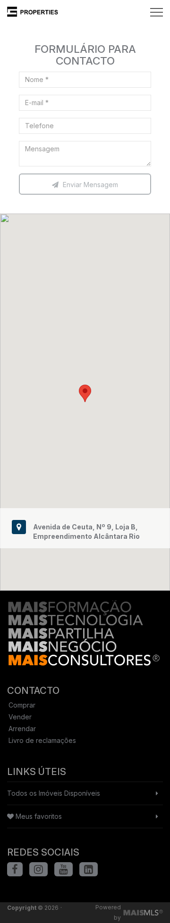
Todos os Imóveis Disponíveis (53, 793)
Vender (20, 717)
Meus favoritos (38, 816)
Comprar (21, 705)
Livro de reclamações (42, 740)
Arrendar (22, 729)
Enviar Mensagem (89, 185)
